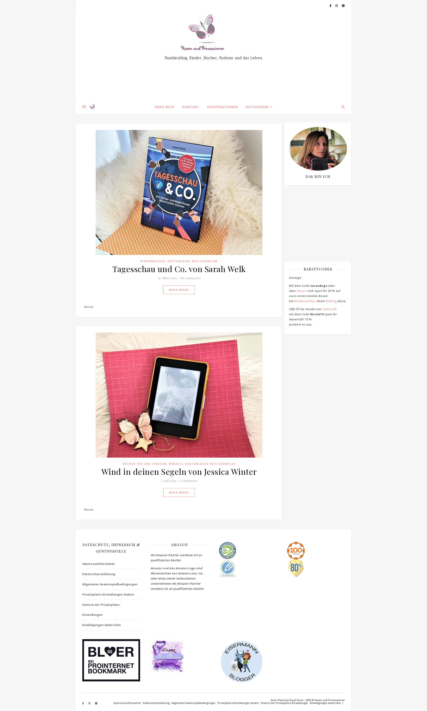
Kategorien (257, 107)
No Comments (190, 278)
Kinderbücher (152, 261)
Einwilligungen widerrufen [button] (101, 625)
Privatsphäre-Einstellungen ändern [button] (108, 594)
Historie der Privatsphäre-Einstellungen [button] (101, 610)
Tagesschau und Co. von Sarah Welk (179, 268)
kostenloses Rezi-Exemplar (192, 261)
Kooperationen (222, 107)
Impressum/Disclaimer (98, 564)
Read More (179, 289)
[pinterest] (343, 6)
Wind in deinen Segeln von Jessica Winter (179, 471)
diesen (302, 291)
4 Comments (188, 481)
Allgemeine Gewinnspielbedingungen (110, 584)
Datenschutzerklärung (98, 574)
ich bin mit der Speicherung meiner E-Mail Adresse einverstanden (315, 214)
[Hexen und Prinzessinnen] (213, 55)
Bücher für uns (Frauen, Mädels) (153, 463)
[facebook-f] (331, 6)
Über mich (164, 107)
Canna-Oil (329, 309)
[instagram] (336, 6)
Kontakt (190, 107)
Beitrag (331, 301)
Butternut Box (304, 301)
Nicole (88, 307)
